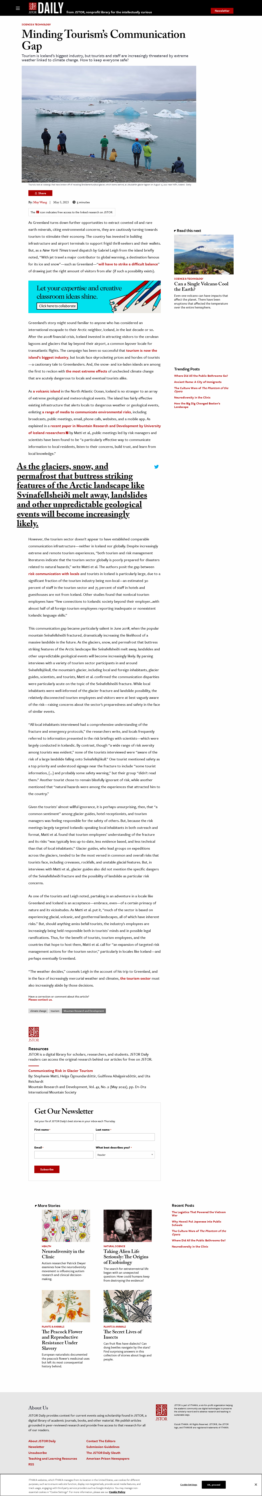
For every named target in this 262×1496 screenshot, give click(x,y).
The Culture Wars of (201, 389)
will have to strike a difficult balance (128, 264)
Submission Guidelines (102, 1446)
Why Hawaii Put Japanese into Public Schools (196, 1223)
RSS (31, 1464)
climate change (38, 1011)
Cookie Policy (117, 1492)
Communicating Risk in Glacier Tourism (60, 1070)
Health (46, 1246)
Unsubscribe (37, 1452)
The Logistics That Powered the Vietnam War (199, 1214)
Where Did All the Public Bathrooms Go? (201, 375)
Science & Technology (36, 24)
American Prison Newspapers (107, 1458)
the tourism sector (135, 978)
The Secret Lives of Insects (123, 1335)
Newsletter (222, 10)
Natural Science (114, 1246)
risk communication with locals (53, 573)
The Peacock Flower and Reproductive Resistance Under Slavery (62, 1340)
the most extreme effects (86, 371)
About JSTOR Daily (42, 1440)
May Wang (40, 202)
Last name (103, 1130)
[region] (131, 1485)
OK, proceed (213, 1484)
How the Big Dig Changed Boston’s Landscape (197, 405)
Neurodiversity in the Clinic (192, 397)
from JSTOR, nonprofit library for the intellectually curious (109, 12)
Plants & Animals (53, 1326)
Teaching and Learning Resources (52, 1458)
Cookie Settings (188, 1484)
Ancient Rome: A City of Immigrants (198, 382)
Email (38, 1147)
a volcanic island (46, 391)
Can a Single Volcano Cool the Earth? (201, 287)
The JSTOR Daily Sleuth (103, 1452)
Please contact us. (40, 999)
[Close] (256, 1484)
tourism (55, 1011)
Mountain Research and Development (84, 1011)
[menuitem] (222, 11)
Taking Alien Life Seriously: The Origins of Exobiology (126, 1257)
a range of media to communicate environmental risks (86, 411)
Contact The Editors (100, 1440)
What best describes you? (114, 1147)
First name (42, 1130)
